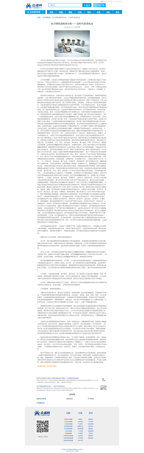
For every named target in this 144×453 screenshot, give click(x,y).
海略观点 (90, 419)
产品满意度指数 (68, 424)
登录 (102, 1)
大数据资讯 (91, 424)
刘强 (78, 27)
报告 (89, 12)
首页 (51, 12)
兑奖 (108, 12)
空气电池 (91, 398)
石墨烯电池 (40, 403)
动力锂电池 (46, 17)
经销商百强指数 (68, 419)
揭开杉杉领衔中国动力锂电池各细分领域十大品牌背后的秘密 (58, 378)
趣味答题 (90, 438)
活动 (98, 12)
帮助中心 (112, 1)
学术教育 (80, 433)
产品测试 (80, 424)
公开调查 (80, 438)
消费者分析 (80, 426)
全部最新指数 (35, 12)
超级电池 (69, 398)
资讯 (117, 12)
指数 (61, 12)
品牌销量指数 (68, 433)
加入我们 (80, 449)
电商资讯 (90, 426)
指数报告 (90, 428)
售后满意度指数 (68, 428)
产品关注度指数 (68, 421)
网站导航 (119, 1)
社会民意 (80, 435)
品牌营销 (80, 421)
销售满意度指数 (68, 426)
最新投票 (90, 435)
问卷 (80, 12)
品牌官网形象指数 (68, 438)
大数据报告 (91, 431)
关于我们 (63, 449)
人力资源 (80, 431)
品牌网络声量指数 (68, 435)
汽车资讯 (90, 421)
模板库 (80, 419)
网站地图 (69, 449)
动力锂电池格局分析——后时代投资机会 (51, 386)
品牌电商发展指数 (68, 440)
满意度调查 (80, 428)
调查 (70, 12)
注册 (106, 1)
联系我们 (74, 449)
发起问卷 (80, 440)
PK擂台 (91, 433)
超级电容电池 (41, 398)
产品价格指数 (68, 431)
